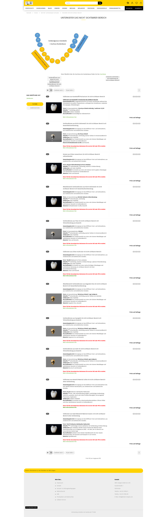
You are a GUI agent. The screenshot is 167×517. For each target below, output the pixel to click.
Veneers (57, 8)
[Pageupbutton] (162, 514)
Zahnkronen (30, 98)
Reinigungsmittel (115, 8)
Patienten (129, 8)
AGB (58, 494)
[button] (128, 3)
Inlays (50, 8)
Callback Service (61, 500)
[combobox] (59, 90)
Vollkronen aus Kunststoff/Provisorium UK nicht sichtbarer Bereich (84, 96)
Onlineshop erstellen (77, 512)
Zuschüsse (103, 74)
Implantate (81, 8)
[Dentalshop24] (29, 3)
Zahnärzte (138, 8)
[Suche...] (100, 3)
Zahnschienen (40, 8)
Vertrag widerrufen (31, 507)
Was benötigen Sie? (34, 95)
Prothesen (91, 8)
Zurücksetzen (35, 108)
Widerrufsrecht (61, 491)
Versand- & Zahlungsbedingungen (66, 488)
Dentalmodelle (102, 8)
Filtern (34, 104)
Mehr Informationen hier (70, 117)
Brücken (72, 8)
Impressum (60, 483)
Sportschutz (29, 8)
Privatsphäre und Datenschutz (65, 497)
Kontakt (59, 486)
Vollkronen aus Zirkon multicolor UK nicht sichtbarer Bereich (82, 251)
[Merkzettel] (136, 3)
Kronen (64, 8)
